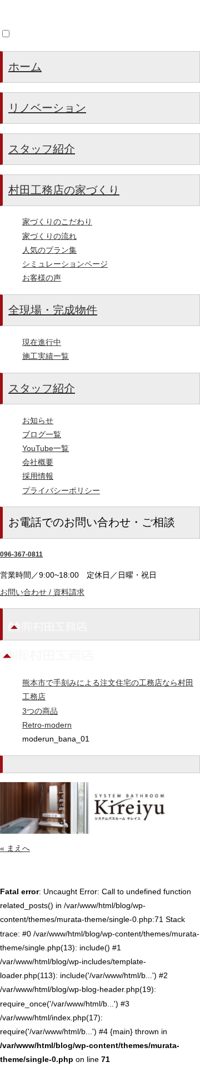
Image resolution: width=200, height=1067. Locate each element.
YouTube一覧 (45, 448)
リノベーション (47, 108)
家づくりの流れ (49, 236)
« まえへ (15, 848)
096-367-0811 (21, 554)
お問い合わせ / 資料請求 (42, 592)
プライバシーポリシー (61, 490)
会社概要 (37, 462)
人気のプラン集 (49, 250)
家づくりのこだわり (57, 221)
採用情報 (37, 476)
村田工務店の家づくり (63, 190)
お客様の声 (41, 277)
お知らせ (37, 420)
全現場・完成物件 (52, 310)
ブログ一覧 (41, 434)
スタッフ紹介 (41, 149)
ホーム (25, 67)
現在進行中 (41, 342)
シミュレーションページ (65, 263)
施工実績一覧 (45, 356)
